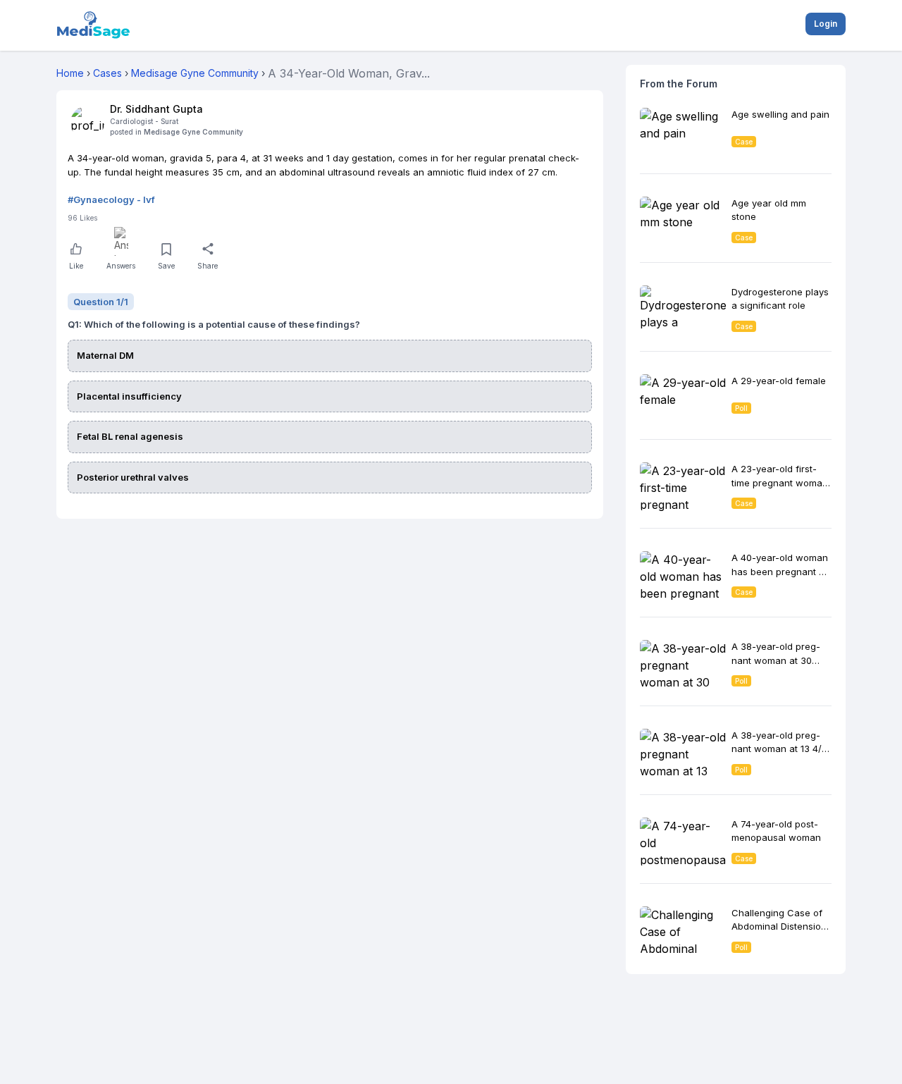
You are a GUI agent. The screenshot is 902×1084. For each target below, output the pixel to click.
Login (825, 23)
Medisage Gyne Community (193, 132)
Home (70, 73)
